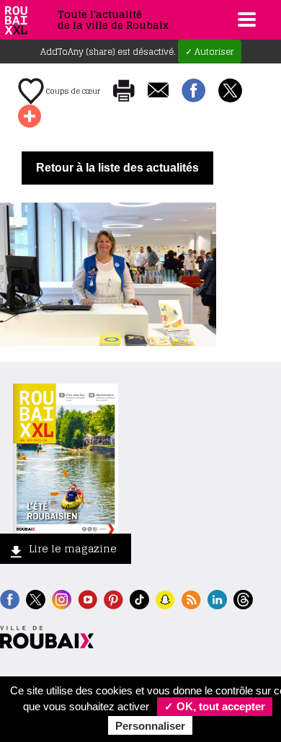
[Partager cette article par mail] (158, 91)
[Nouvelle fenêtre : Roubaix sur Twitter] (35, 598)
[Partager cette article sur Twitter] (230, 92)
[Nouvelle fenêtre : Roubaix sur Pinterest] (113, 598)
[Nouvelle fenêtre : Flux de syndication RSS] (191, 598)
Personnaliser (150, 726)
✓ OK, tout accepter (214, 706)
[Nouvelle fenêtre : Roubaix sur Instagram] (61, 598)
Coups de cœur (72, 90)
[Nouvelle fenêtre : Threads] (243, 598)
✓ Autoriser (209, 51)
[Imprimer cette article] (124, 91)
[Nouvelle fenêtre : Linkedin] (217, 598)
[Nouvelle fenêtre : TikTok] (139, 598)
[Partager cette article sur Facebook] (193, 92)
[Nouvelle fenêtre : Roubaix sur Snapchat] (165, 598)
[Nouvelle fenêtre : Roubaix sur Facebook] (9, 598)
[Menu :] (245, 19)
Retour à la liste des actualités (117, 168)
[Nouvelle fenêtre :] (87, 598)
